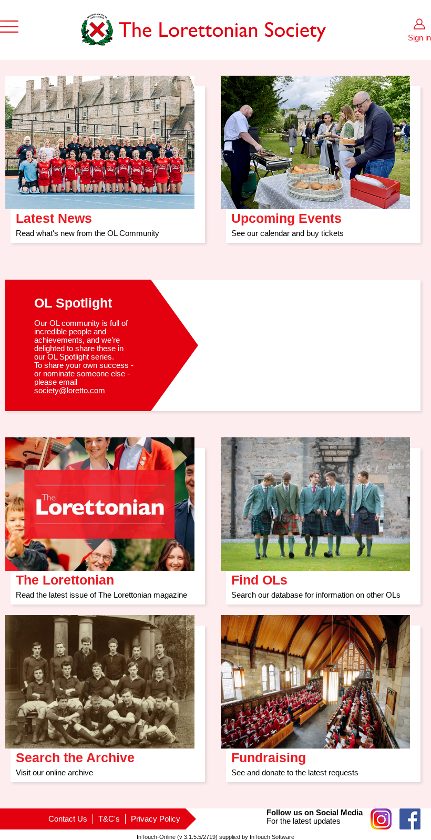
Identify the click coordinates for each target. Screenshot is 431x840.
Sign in (419, 38)
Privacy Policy (155, 819)
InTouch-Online (156, 837)
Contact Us (67, 819)
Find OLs (259, 576)
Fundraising (268, 754)
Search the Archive (75, 754)
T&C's (109, 819)
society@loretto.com (69, 390)
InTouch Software (272, 837)
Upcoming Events (286, 215)
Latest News (54, 215)
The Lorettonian (65, 576)
